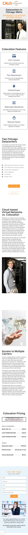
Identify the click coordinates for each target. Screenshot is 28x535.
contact (16, 418)
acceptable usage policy (15, 420)
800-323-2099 (14, 474)
